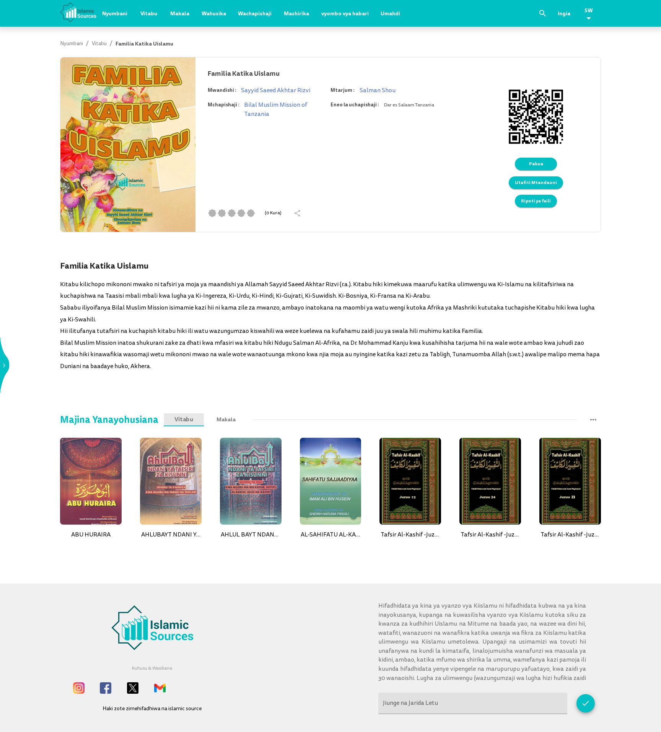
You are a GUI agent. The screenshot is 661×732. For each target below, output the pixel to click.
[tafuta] (543, 13)
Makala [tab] (226, 420)
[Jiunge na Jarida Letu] (585, 703)
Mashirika (296, 13)
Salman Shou (378, 90)
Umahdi (390, 13)
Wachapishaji (255, 13)
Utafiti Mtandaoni (536, 182)
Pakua (536, 163)
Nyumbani (114, 13)
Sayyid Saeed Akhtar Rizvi (275, 90)
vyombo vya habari (345, 13)
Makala (179, 13)
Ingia (564, 13)
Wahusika (214, 13)
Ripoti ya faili (536, 200)
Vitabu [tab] (184, 419)
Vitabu (148, 13)
